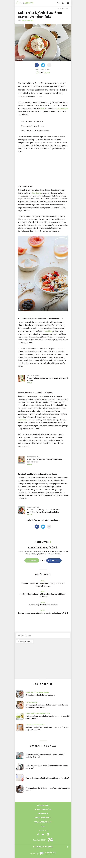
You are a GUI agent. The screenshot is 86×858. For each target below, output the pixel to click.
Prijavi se (32, 560)
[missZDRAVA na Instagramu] (48, 834)
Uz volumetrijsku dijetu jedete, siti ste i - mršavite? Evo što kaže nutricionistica (43, 510)
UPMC (42, 108)
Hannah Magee (62, 108)
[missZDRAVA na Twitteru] (43, 834)
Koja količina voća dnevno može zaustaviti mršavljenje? (44, 460)
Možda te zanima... (33, 375)
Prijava (55, 560)
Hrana (29, 383)
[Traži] (58, 3)
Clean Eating (36, 193)
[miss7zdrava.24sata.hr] (24, 3)
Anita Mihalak (27, 20)
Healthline (22, 420)
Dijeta (29, 514)
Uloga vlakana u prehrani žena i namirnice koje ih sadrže (47, 379)
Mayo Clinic (48, 331)
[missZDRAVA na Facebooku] (38, 834)
